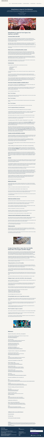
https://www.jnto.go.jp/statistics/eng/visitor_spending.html (15, 348)
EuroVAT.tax (5, 435)
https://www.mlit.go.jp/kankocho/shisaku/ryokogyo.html (15, 341)
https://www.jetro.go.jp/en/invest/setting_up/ (13, 354)
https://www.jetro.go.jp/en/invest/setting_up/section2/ (15, 358)
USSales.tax (2, 435)
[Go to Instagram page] (32, 435)
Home (9, 3)
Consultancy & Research (26, 3)
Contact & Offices (39, 3)
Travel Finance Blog (32, 3)
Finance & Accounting (14, 3)
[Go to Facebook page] (31, 435)
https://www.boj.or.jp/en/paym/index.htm (13, 390)
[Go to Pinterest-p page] (37, 435)
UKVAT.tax (8, 435)
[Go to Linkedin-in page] (34, 435)
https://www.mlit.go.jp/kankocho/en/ (12, 337)
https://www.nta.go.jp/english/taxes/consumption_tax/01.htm (15, 371)
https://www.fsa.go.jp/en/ (11, 394)
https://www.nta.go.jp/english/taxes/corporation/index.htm (15, 364)
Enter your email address (33, 429)
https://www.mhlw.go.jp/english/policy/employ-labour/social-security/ (16, 407)
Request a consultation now (35, 433)
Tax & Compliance (19, 3)
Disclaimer (12, 425)
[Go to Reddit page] (40, 435)
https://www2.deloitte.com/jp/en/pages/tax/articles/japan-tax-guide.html (17, 375)
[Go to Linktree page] (38, 435)
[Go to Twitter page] (35, 435)
